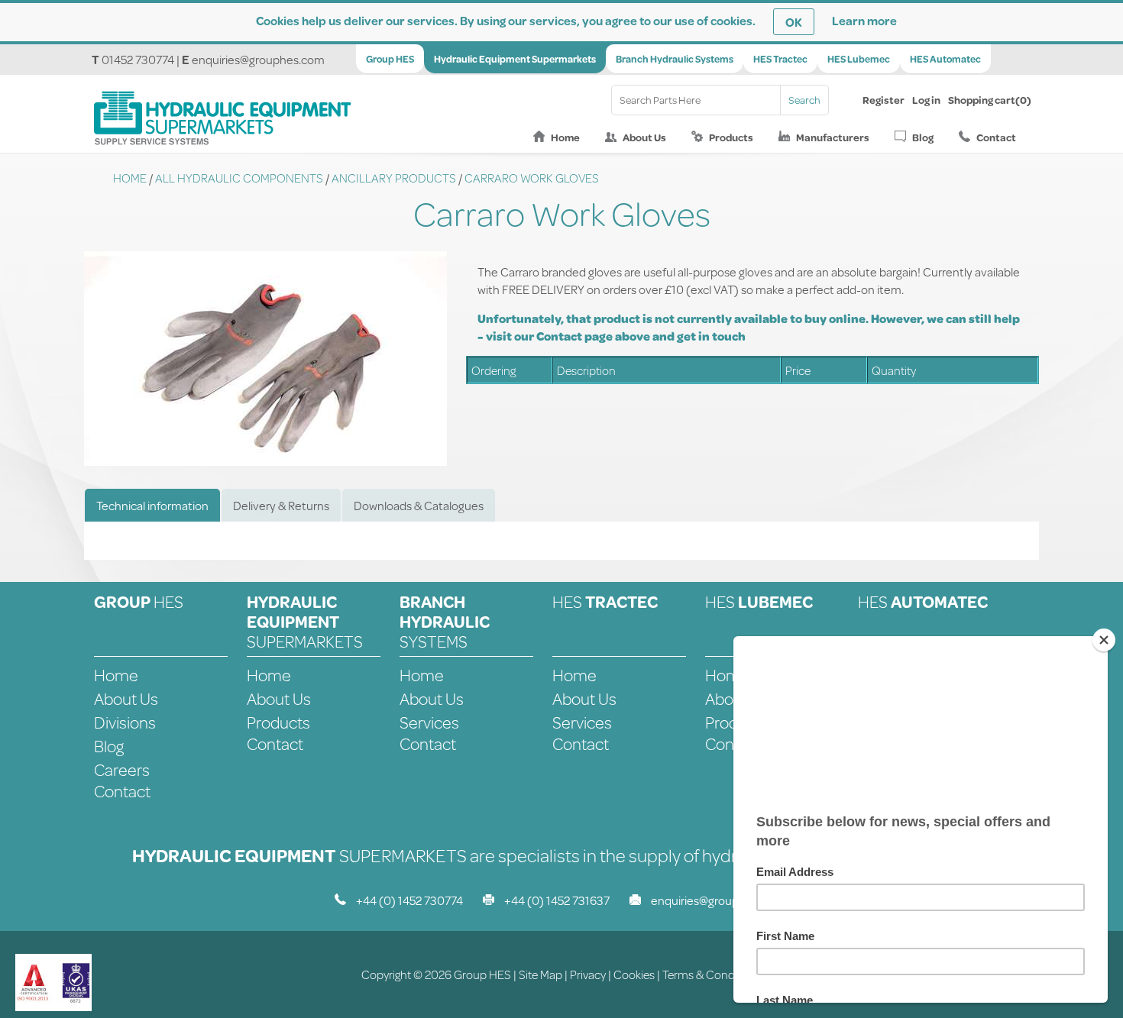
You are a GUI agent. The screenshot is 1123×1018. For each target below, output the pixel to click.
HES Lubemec (858, 59)
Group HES (390, 59)
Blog (923, 137)
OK (793, 22)
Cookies (634, 974)
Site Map (540, 974)
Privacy (588, 974)
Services (429, 722)
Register (883, 100)
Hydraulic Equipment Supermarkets (515, 59)
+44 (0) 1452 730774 (409, 900)
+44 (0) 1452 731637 (557, 900)
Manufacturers (832, 137)
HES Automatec (945, 59)
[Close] (1103, 640)
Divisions (125, 722)
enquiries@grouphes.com (258, 59)
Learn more (864, 20)
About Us (644, 137)
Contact (996, 137)
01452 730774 (138, 59)
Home (565, 137)
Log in (926, 100)
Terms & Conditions (712, 974)
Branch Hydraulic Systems (674, 59)
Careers (122, 769)
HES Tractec (780, 59)
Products (731, 137)
